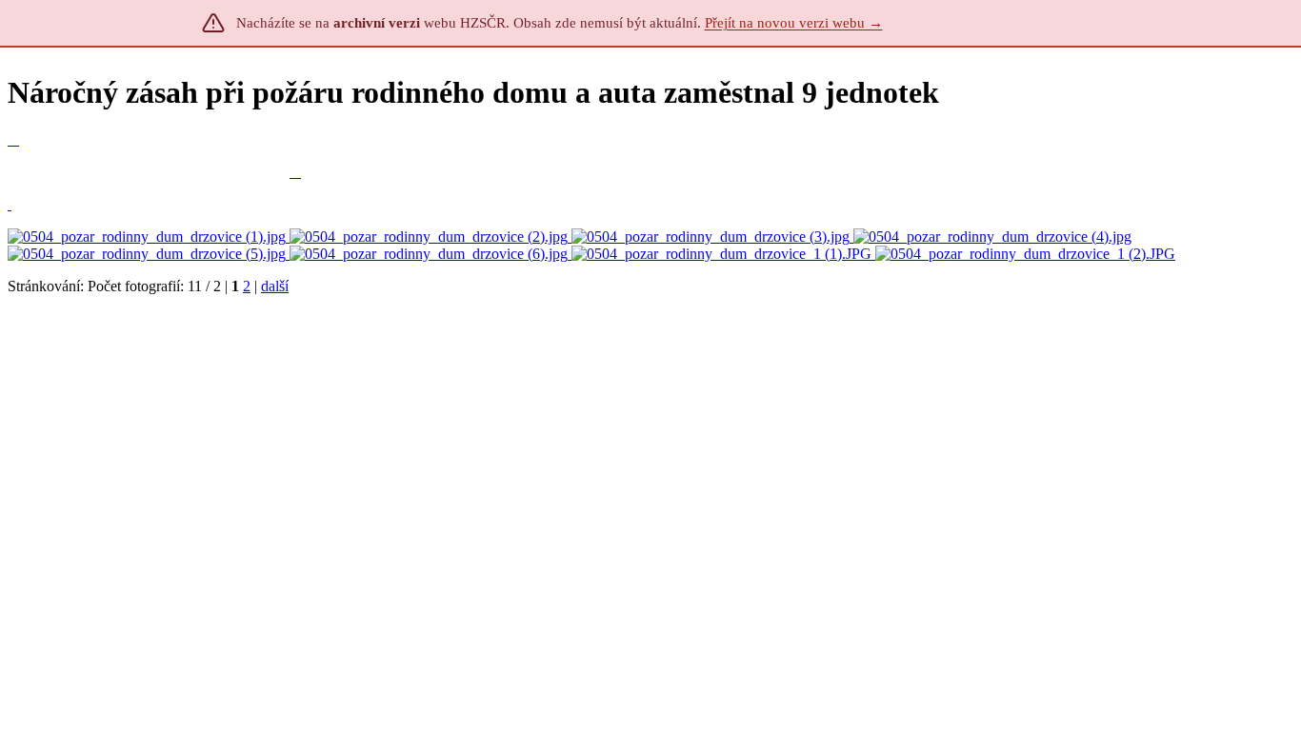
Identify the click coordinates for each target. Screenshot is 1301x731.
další (275, 286)
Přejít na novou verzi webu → (794, 22)
